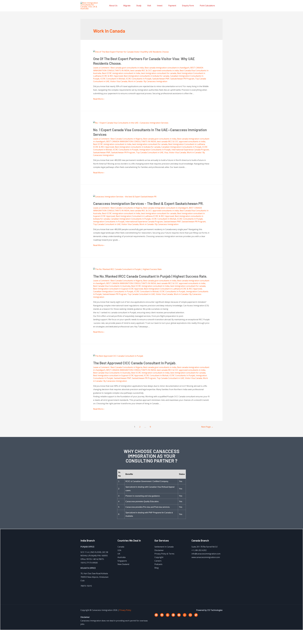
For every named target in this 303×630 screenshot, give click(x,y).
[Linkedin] (162, 615)
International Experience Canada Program (190, 149)
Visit (149, 5)
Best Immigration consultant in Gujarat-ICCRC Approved (118, 288)
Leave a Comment (101, 67)
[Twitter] (196, 615)
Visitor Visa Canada (118, 81)
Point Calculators (207, 5)
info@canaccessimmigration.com (206, 553)
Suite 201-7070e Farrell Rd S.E (205, 546)
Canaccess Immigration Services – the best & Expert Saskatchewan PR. (148, 203)
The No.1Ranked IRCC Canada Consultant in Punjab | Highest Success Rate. (150, 276)
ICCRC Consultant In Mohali (112, 78)
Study (138, 5)
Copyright (158, 557)
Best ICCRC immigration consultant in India (121, 73)
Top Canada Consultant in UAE (149, 152)
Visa (166, 152)
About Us (113, 5)
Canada (121, 546)
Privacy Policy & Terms (164, 553)
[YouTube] (179, 615)
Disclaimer (159, 550)
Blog (156, 567)
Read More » (98, 99)
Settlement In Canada (164, 546)
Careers (157, 561)
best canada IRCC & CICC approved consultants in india (154, 70)
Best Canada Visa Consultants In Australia (111, 286)
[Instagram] (173, 615)
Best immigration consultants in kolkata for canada (146, 76)
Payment (172, 5)
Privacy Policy (125, 610)
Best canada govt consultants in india (127, 67)
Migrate (126, 5)
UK (119, 553)
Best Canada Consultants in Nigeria (126, 138)
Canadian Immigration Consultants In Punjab (181, 147)
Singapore (122, 561)
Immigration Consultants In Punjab (155, 149)
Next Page (207, 426)
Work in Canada (135, 81)
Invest (159, 5)
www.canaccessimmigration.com (206, 557)
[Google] (167, 615)
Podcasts (158, 564)
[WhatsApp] (184, 615)
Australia (121, 557)
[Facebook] (156, 615)
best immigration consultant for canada (158, 73)
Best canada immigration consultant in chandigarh (167, 67)
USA (119, 550)
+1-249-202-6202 (199, 550)
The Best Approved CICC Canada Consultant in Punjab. (134, 363)
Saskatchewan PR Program (182, 78)
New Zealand (123, 564)
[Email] (190, 615)
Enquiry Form (188, 5)
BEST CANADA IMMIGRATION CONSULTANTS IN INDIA (131, 141)
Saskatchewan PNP (160, 78)
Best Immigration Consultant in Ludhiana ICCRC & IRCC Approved (145, 216)
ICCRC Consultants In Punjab (138, 78)
